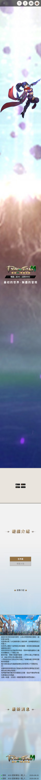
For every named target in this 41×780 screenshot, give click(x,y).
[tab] (20, 559)
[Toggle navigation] (4, 3)
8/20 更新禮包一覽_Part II (17, 775)
